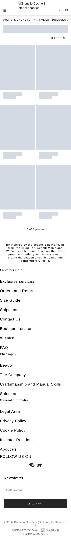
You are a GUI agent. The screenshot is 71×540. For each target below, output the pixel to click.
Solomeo (8, 394)
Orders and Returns (18, 291)
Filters (55, 38)
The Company (13, 375)
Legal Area (10, 412)
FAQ (4, 348)
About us (8, 449)
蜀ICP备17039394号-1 (26, 530)
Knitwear (41, 20)
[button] (5, 10)
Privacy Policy (13, 421)
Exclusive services (17, 281)
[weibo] (39, 465)
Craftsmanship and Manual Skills (30, 384)
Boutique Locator (16, 329)
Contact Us (10, 319)
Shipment (9, 310)
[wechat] (32, 465)
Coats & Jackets (16, 20)
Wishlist (7, 338)
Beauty (6, 365)
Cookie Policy (12, 430)
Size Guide (10, 300)
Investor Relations (17, 440)
